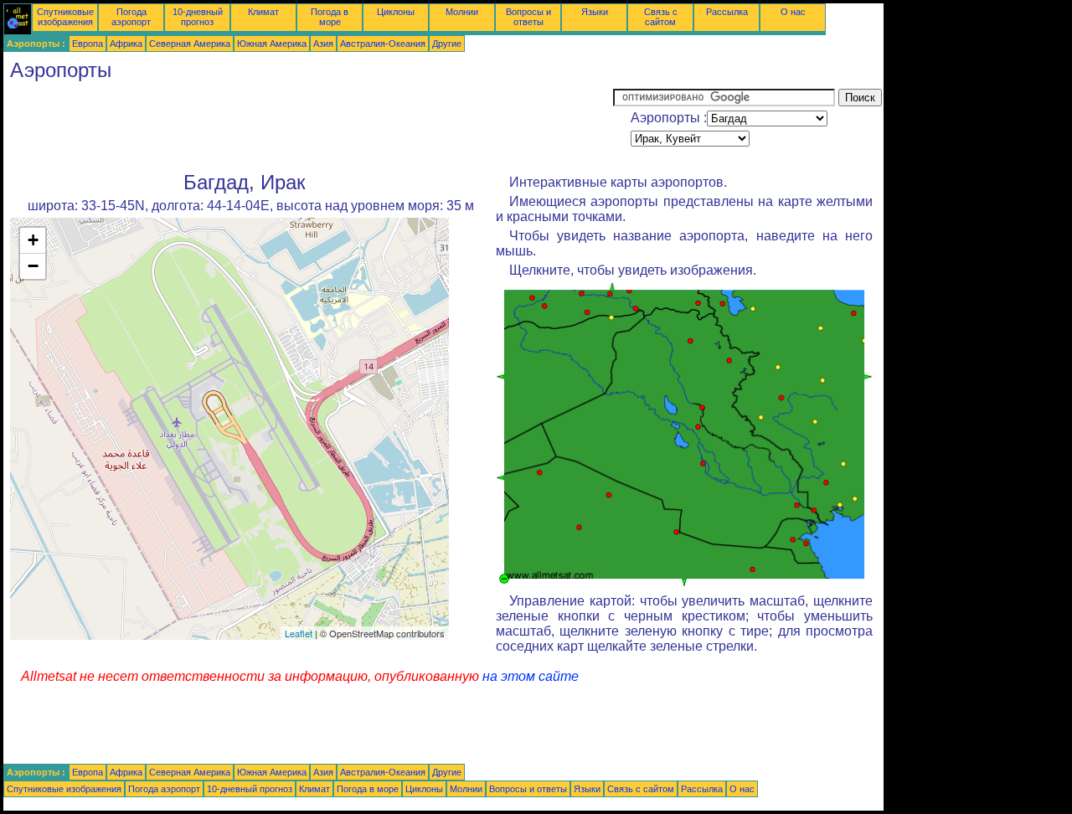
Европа (87, 44)
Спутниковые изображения (65, 17)
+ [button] (33, 239)
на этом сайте (530, 676)
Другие (446, 44)
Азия (323, 44)
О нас (793, 12)
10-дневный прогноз (198, 17)
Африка (126, 44)
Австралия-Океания (382, 44)
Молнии (462, 12)
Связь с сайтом (661, 17)
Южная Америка (272, 44)
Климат (263, 12)
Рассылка (727, 12)
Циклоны (396, 12)
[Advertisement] (308, 126)
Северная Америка (189, 44)
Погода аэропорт (131, 17)
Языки (594, 12)
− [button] (33, 265)
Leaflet (298, 633)
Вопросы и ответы (528, 17)
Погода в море (329, 17)
